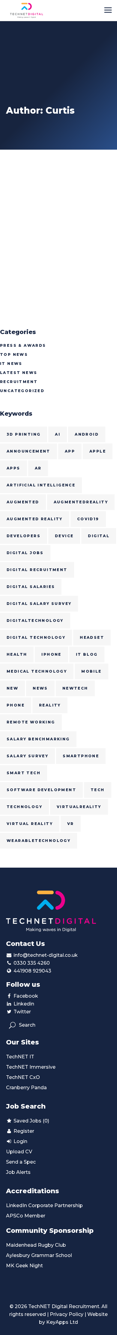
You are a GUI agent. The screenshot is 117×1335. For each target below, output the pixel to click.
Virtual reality (30, 823)
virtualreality (79, 806)
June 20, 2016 (18, 166)
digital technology (36, 637)
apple (97, 451)
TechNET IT (20, 1057)
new (12, 688)
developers (23, 536)
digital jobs (25, 553)
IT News (11, 363)
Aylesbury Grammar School (39, 1255)
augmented (23, 502)
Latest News (18, 372)
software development (41, 790)
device (64, 536)
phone (16, 705)
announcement (28, 451)
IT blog (87, 654)
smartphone (81, 756)
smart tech (23, 773)
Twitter (22, 1012)
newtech (75, 688)
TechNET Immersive (31, 1067)
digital (99, 536)
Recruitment (19, 381)
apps (13, 468)
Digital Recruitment (37, 569)
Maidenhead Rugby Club (36, 1245)
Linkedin (24, 1004)
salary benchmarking (38, 739)
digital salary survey (39, 603)
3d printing (23, 434)
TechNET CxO (23, 1077)
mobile (91, 671)
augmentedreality (81, 502)
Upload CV (19, 1152)
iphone (51, 654)
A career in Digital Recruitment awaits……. (48, 182)
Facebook (26, 996)
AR (38, 468)
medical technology (37, 671)
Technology (24, 806)
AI (57, 434)
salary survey (27, 756)
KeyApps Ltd (62, 1322)
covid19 (88, 519)
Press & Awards (23, 345)
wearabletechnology (38, 840)
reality (50, 705)
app (70, 451)
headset (92, 637)
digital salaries (31, 586)
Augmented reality (35, 519)
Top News (14, 354)
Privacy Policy (66, 1314)
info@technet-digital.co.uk (46, 955)
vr (70, 823)
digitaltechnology (35, 620)
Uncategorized (22, 390)
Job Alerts (18, 1172)
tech (98, 790)
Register (23, 1131)
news (40, 688)
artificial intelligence (41, 485)
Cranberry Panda (26, 1087)
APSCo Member (25, 1216)
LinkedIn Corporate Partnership (44, 1205)
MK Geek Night (24, 1265)
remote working (31, 722)
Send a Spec (21, 1162)
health (17, 654)
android (87, 434)
